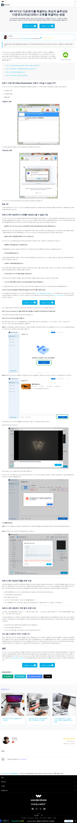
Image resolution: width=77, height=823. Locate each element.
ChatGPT (9, 676)
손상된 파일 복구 (26, 38)
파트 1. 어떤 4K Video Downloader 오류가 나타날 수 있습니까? (23, 65)
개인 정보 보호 (31, 817)
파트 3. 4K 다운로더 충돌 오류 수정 (15, 72)
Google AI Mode (36, 676)
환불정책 (49, 817)
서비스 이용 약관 (43, 817)
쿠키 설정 (37, 817)
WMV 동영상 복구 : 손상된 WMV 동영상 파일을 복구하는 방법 (63, 720)
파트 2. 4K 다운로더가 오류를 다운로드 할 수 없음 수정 (20, 69)
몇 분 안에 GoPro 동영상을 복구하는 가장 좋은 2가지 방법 (38, 719)
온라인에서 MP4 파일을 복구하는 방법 (12, 719)
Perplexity (21, 676)
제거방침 (54, 817)
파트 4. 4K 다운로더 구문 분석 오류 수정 (17, 75)
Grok (48, 676)
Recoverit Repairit (58, 295)
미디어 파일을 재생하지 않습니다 (44, 293)
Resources (6, 773)
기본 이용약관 (23, 817)
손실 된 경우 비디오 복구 (17, 658)
